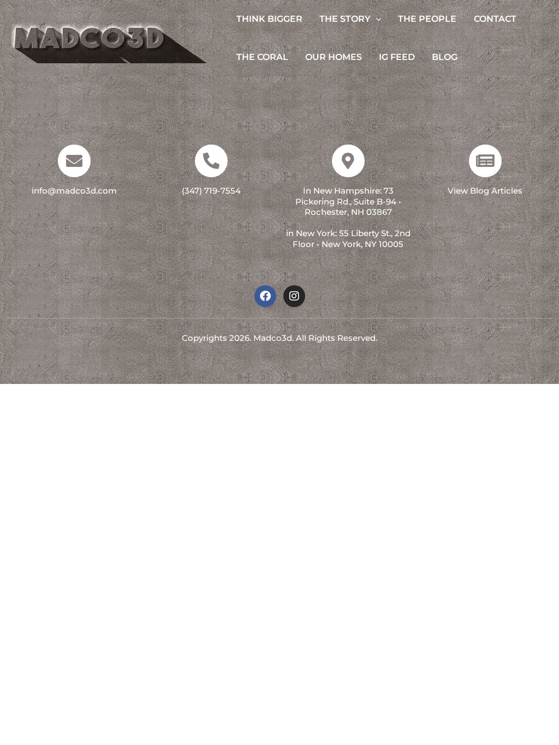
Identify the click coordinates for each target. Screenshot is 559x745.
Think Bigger (269, 19)
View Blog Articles (485, 190)
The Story (345, 19)
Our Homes (333, 57)
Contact (495, 19)
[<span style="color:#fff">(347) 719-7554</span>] (211, 161)
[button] (376, 19)
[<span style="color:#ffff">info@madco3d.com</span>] (74, 161)
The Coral (262, 57)
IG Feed (397, 57)
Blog (444, 57)
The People (427, 19)
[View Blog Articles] (485, 161)
